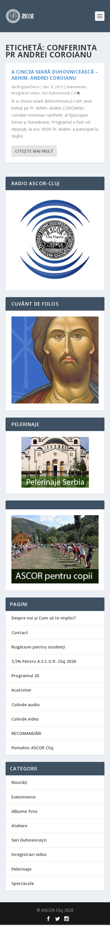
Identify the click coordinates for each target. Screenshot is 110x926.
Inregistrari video (25, 93)
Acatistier (21, 690)
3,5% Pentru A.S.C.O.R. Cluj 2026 (43, 661)
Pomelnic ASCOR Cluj (32, 747)
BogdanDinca (28, 86)
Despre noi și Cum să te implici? (43, 618)
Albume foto (24, 811)
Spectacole (22, 883)
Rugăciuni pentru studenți (38, 647)
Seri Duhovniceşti (56, 93)
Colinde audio (25, 704)
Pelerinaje (21, 869)
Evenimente (76, 86)
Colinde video (25, 719)
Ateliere (19, 825)
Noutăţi (19, 782)
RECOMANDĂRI (26, 733)
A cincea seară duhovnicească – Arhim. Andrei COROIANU (54, 75)
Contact (19, 632)
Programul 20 (25, 675)
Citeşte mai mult (34, 151)
